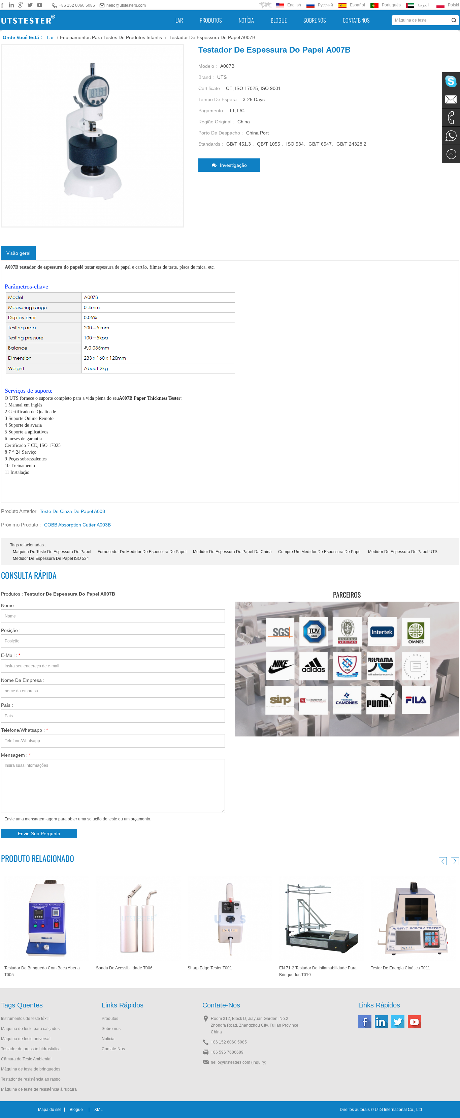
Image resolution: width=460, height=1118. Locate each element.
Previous (444, 861)
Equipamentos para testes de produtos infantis (111, 37)
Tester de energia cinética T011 (308, 968)
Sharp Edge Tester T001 (118, 968)
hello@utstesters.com (126, 5)
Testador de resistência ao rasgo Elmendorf (31, 1080)
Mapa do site (50, 1110)
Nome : (9, 605)
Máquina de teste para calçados (30, 1028)
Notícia (246, 20)
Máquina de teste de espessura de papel (52, 551)
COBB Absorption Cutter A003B (77, 524)
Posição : (11, 630)
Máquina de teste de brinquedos (30, 1069)
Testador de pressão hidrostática (31, 1049)
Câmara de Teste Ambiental (26, 1059)
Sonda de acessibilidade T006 (32, 968)
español (357, 5)
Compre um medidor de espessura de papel (320, 551)
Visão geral (18, 253)
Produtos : (58, 594)
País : (7, 705)
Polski (453, 5)
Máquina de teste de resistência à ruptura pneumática (39, 1090)
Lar (179, 20)
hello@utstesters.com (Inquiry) (238, 1062)
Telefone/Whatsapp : (24, 730)
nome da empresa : (22, 680)
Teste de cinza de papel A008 (72, 511)
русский (325, 5)
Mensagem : (16, 755)
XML (98, 1110)
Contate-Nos (356, 20)
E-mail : (10, 655)
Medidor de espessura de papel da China (232, 551)
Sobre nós (314, 20)
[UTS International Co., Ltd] (28, 20)
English (294, 5)
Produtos (211, 20)
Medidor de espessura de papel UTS (402, 551)
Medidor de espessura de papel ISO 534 (51, 558)
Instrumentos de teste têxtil (25, 1018)
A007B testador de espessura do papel (43, 267)
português (391, 5)
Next (454, 861)
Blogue (279, 20)
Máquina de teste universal (26, 1038)
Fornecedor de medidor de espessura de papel (142, 551)
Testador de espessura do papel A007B (69, 594)
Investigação (233, 165)
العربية (423, 5)
